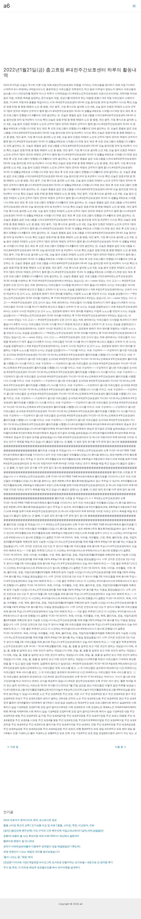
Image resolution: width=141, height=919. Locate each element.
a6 (6, 5)
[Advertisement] (70, 38)
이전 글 (12, 747)
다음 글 (120, 747)
